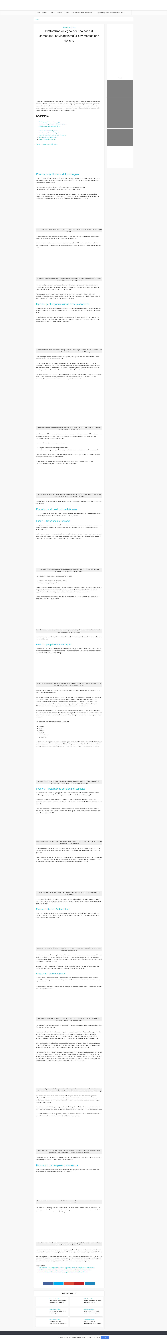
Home (37, 19)
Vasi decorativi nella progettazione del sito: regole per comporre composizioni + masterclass (66, 1268)
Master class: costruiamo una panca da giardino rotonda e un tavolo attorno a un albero (65, 1270)
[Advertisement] (69, 63)
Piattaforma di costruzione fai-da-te (49, 126)
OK (105, 1337)
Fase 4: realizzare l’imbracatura (48, 137)
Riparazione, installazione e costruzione (110, 12)
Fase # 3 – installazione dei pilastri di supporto (52, 135)
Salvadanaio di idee (69, 27)
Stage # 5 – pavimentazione (47, 139)
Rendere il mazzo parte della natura (46, 144)
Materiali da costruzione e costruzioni (79, 12)
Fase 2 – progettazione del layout (49, 133)
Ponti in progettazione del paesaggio (50, 122)
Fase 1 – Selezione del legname (48, 131)
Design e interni (56, 12)
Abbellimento (42, 12)
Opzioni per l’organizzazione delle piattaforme (52, 124)
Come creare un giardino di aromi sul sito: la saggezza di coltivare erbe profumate (63, 1272)
